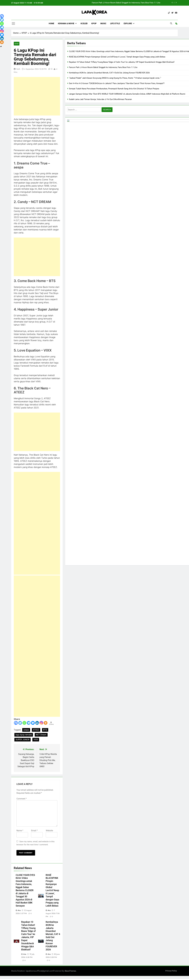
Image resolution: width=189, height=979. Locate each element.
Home (51, 23)
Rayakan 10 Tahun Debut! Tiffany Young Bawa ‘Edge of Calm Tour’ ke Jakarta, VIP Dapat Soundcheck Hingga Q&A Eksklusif (121, 62)
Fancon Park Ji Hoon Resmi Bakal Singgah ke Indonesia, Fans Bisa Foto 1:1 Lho (103, 67)
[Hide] (1, 46)
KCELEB (84, 23)
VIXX (36, 739)
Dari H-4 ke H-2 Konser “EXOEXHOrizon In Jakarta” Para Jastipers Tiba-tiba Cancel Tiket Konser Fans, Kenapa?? (116, 83)
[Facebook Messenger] (33, 723)
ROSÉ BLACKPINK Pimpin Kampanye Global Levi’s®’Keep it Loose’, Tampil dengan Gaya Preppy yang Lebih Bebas (52, 890)
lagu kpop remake (24, 734)
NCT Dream (41, 734)
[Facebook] (16, 723)
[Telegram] (28, 723)
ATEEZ (36, 730)
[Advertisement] (37, 96)
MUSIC (103, 23)
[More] (45, 723)
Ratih (18, 69)
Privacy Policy (171, 971)
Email (34, 830)
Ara (19, 910)
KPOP (94, 23)
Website (49, 830)
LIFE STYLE (115, 23)
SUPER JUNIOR (22, 739)
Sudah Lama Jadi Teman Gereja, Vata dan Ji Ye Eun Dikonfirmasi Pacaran (100, 99)
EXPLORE (128, 23)
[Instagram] (41, 723)
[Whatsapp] (24, 723)
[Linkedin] (37, 723)
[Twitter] (20, 723)
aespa (26, 730)
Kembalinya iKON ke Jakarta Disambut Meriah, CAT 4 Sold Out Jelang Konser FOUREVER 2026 (109, 73)
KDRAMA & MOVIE (66, 23)
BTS (45, 730)
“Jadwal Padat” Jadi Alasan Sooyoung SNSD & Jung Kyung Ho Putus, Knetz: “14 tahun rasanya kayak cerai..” (115, 78)
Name (19, 830)
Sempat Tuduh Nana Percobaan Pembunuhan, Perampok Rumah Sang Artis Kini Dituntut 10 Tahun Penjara (114, 88)
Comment (21, 798)
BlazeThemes (70, 971)
